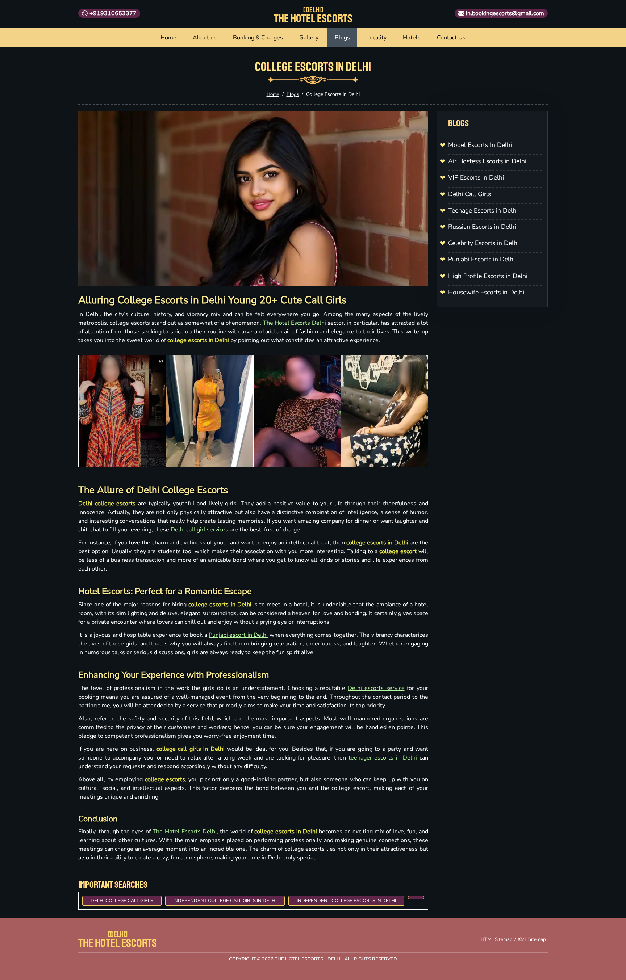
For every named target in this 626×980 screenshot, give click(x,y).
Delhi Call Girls (469, 194)
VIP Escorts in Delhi (476, 177)
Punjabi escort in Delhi (238, 635)
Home (168, 38)
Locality (376, 38)
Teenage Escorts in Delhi (483, 210)
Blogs (342, 38)
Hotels (412, 38)
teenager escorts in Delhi (383, 758)
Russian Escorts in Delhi (482, 226)
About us (205, 38)
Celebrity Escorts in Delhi (483, 243)
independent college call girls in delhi (224, 900)
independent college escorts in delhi (346, 900)
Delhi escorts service (376, 688)
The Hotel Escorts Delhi (294, 323)
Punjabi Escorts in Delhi (481, 259)
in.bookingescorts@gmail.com (505, 13)
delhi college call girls (122, 900)
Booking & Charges (258, 38)
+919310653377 (113, 13)
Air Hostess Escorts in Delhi (487, 161)
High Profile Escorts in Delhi (487, 276)
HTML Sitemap (497, 939)
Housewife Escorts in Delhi (486, 292)
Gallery (308, 38)
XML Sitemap (532, 939)
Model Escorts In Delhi (480, 144)
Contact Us (451, 38)
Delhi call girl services (199, 530)
